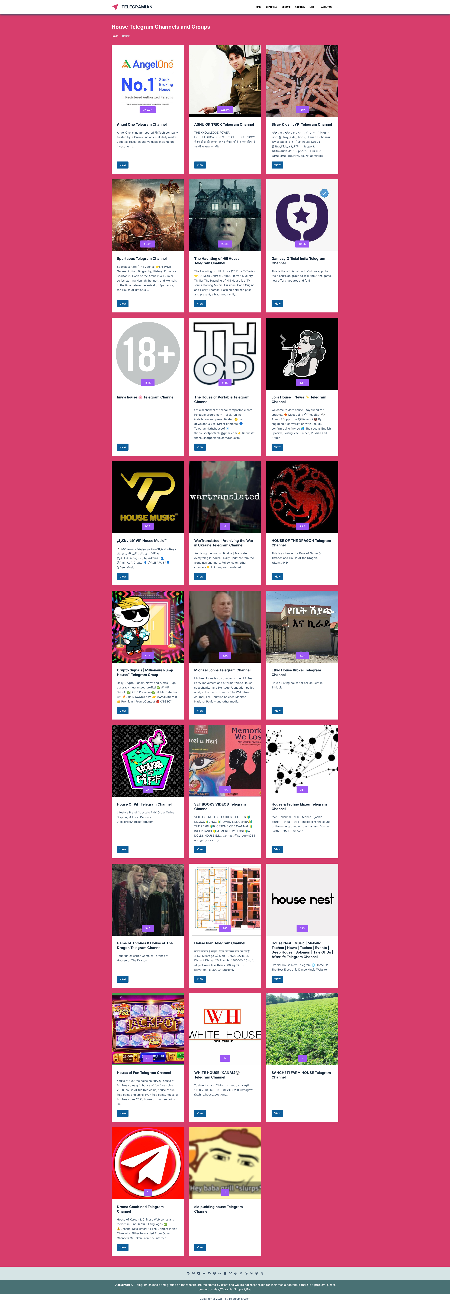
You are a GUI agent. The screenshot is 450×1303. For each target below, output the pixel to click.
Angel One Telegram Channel (142, 124)
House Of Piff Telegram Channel (144, 804)
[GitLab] (251, 1273)
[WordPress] (235, 1273)
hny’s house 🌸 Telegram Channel (145, 397)
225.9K (225, 109)
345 (147, 928)
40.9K (148, 244)
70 (147, 1058)
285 (225, 928)
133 (302, 928)
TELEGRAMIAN (137, 6)
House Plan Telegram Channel (219, 943)
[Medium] (193, 1273)
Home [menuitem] (258, 7)
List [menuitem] (312, 7)
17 (225, 1058)
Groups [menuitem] (286, 7)
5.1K (147, 526)
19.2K (302, 244)
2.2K (302, 655)
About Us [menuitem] (326, 7)
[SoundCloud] (219, 1273)
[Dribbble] (246, 1273)
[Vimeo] (230, 1273)
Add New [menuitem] (300, 7)
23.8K (225, 244)
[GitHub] (209, 1273)
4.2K (302, 526)
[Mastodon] (256, 1273)
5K (225, 526)
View (124, 166)
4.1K (147, 655)
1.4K (225, 789)
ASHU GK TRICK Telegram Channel (224, 124)
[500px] (262, 1273)
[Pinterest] (214, 1273)
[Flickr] (204, 1273)
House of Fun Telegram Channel (144, 1073)
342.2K (147, 109)
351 (302, 789)
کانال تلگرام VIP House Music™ (142, 541)
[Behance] (188, 1273)
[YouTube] (198, 1273)
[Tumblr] (225, 1273)
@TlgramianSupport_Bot (234, 1289)
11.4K (147, 382)
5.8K (302, 382)
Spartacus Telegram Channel (142, 258)
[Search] (337, 7)
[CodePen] (241, 1273)
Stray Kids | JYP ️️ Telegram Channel (302, 124)
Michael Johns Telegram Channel (222, 670)
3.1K (225, 655)
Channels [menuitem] (271, 7)
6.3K (225, 382)
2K (147, 789)
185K (302, 109)
